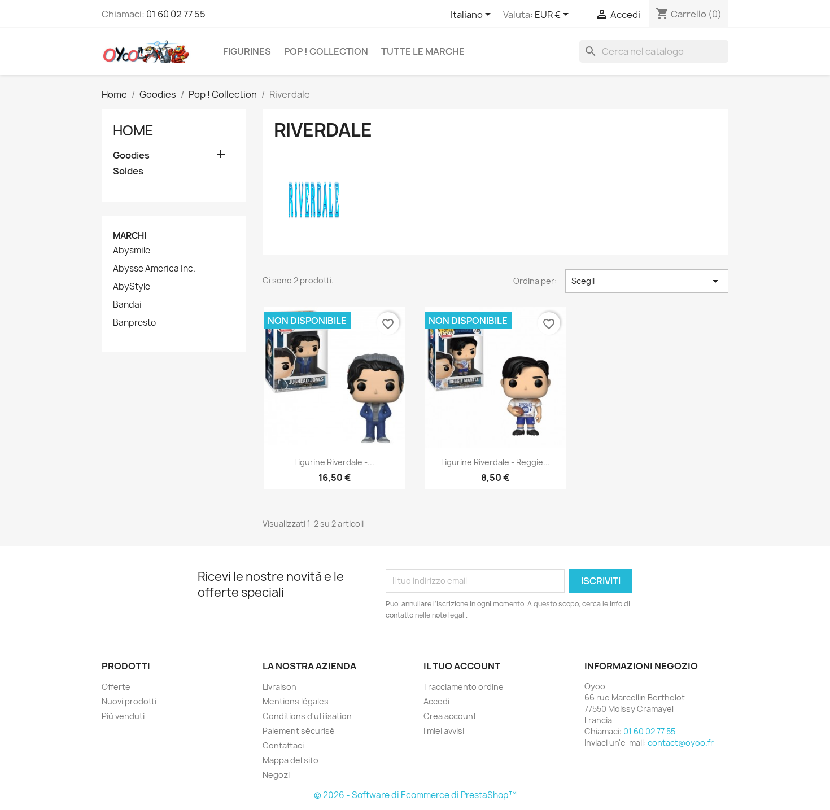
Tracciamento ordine (463, 686)
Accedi (436, 701)
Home (133, 130)
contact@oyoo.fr (681, 742)
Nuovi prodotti (129, 701)
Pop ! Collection (326, 51)
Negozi (276, 774)
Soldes (128, 171)
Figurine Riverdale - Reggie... (495, 462)
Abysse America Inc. (154, 268)
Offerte (116, 686)
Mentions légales (296, 701)
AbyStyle (131, 286)
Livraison (279, 686)
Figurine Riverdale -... (334, 462)
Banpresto (134, 323)
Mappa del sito (290, 760)
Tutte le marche (423, 51)
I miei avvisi (443, 730)
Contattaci (283, 745)
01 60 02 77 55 (176, 14)
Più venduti (123, 716)
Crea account (450, 716)
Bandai (127, 304)
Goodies (131, 155)
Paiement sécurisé (299, 730)
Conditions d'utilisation (307, 716)
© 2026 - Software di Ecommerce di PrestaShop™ (415, 795)
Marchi (129, 236)
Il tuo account (461, 666)
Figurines (247, 51)
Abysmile (131, 250)
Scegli (646, 281)
